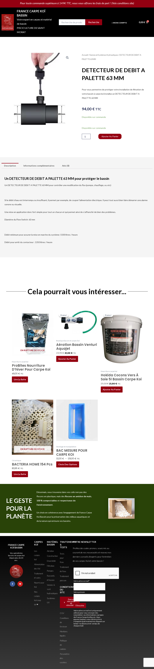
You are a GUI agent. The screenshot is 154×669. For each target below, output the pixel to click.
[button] (67, 57)
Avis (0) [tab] (65, 165)
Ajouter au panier (110, 136)
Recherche (93, 22)
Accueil (85, 55)
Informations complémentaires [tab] (38, 165)
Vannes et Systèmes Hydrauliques (103, 55)
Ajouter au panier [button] (67, 359)
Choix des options (67, 464)
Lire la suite (20, 379)
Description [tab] (10, 165)
